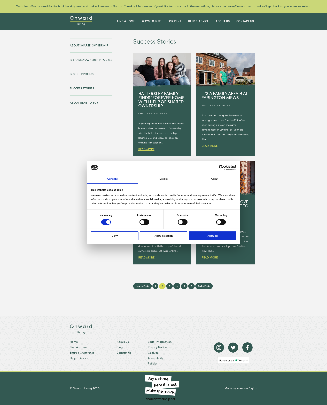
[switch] (144, 222)
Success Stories (82, 88)
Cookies (153, 352)
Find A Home (78, 347)
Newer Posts (142, 286)
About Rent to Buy (84, 102)
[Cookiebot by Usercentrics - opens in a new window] (221, 167)
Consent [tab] (112, 178)
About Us (223, 21)
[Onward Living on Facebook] (247, 351)
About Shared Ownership (89, 45)
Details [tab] (163, 178)
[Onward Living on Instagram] (219, 351)
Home (74, 342)
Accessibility (156, 358)
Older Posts (204, 286)
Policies (153, 363)
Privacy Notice (157, 347)
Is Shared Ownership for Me (91, 60)
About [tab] (214, 178)
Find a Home (126, 21)
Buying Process (82, 74)
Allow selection (163, 235)
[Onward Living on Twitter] (233, 351)
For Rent (174, 21)
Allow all (212, 235)
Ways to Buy (151, 21)
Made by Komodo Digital (240, 388)
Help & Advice (198, 21)
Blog (120, 347)
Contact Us (245, 21)
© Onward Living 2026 (84, 388)
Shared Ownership (82, 352)
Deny (115, 235)
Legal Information (160, 342)
